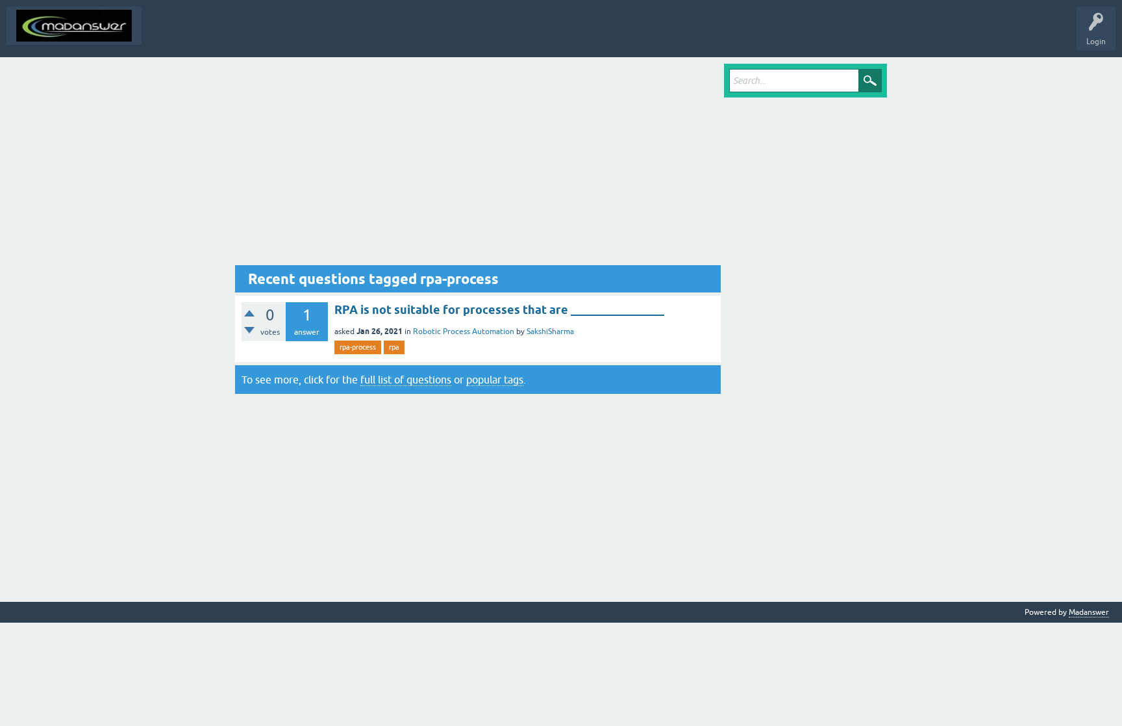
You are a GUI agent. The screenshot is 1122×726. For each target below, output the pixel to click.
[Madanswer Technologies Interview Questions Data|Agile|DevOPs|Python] (74, 25)
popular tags (494, 379)
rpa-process (358, 347)
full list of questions (405, 379)
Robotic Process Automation (463, 331)
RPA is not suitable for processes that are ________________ (499, 310)
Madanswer (1089, 612)
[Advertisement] (478, 164)
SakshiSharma (550, 331)
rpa (394, 347)
